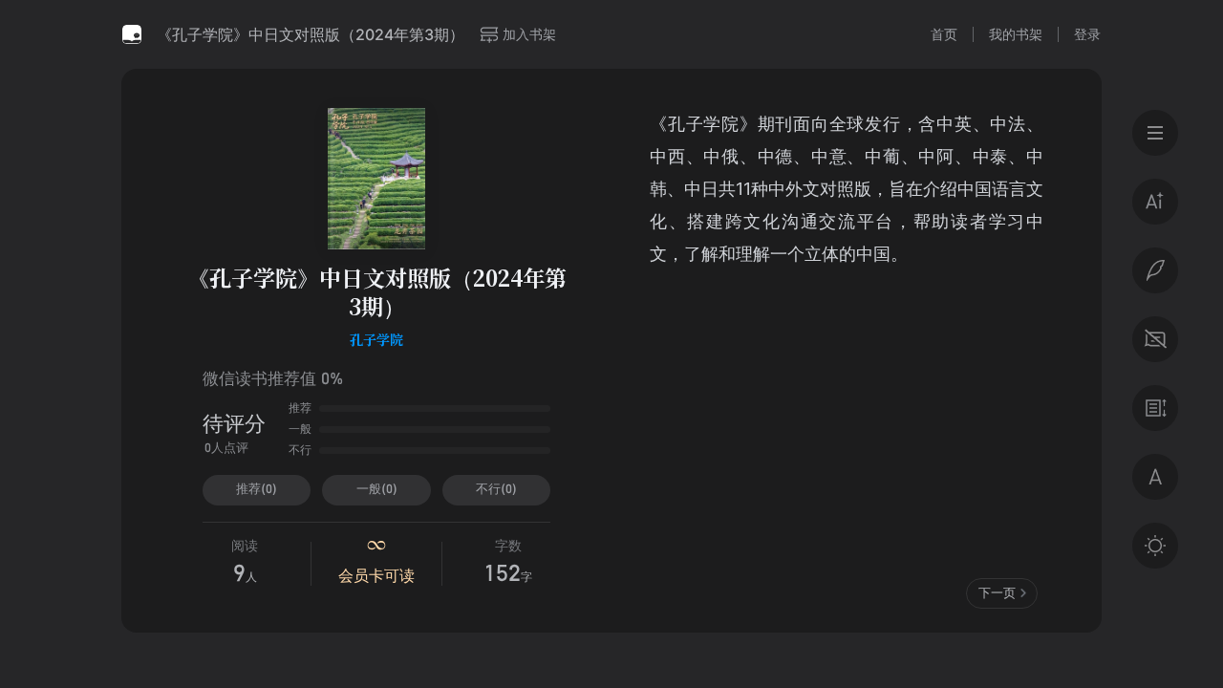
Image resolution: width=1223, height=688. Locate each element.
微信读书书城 (131, 34)
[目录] (1155, 133)
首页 (944, 34)
